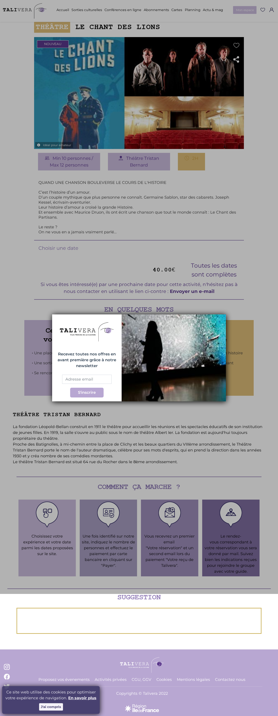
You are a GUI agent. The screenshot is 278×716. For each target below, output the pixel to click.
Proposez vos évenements (64, 679)
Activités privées (111, 679)
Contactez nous (230, 679)
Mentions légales (193, 679)
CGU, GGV (141, 679)
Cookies (164, 679)
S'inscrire (87, 392)
